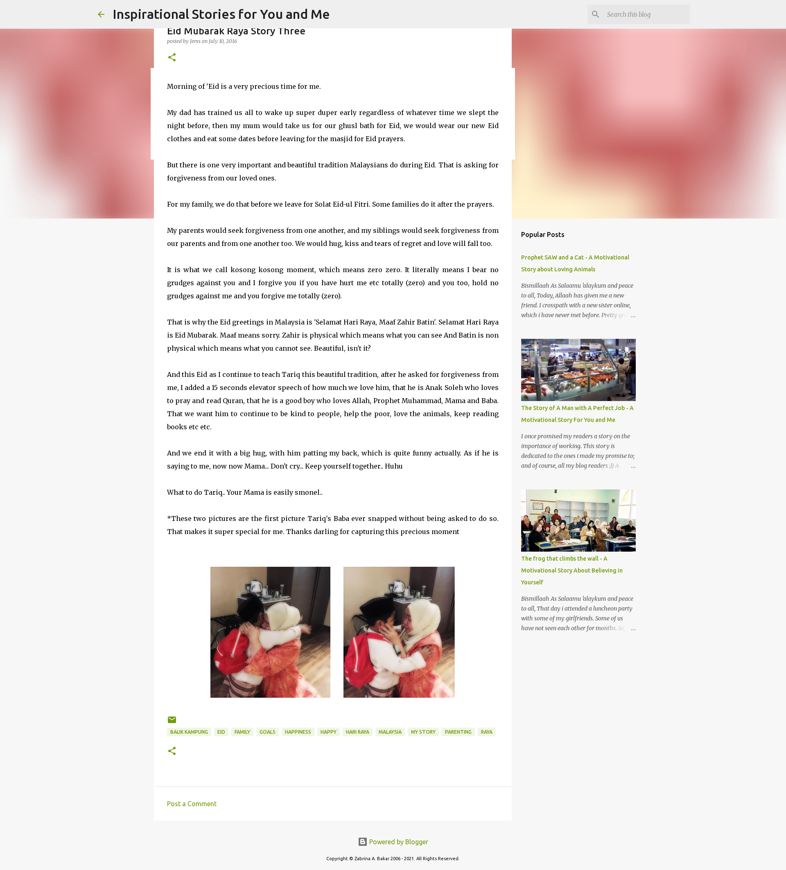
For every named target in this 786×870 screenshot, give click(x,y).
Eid (221, 732)
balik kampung (189, 732)
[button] (172, 57)
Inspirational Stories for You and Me (221, 14)
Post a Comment (192, 803)
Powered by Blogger (398, 841)
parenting (458, 732)
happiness (298, 732)
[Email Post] (172, 723)
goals (268, 732)
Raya (486, 732)
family (242, 732)
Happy (329, 732)
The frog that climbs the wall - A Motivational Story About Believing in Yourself (572, 570)
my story (423, 732)
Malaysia (390, 732)
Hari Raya (357, 732)
